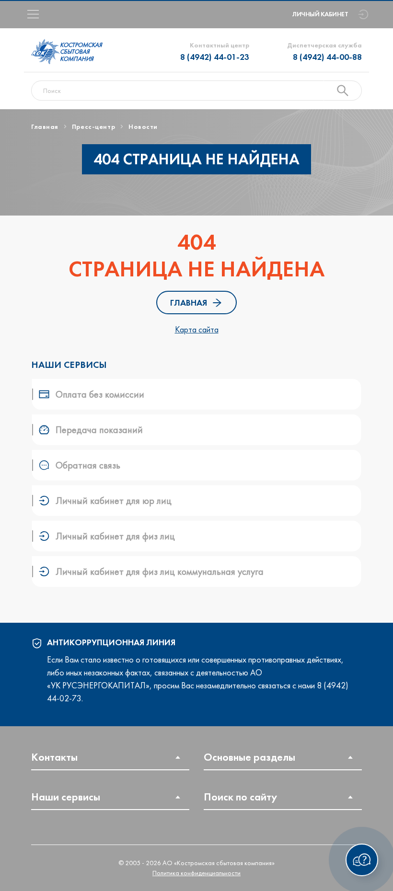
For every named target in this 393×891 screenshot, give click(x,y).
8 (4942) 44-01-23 (214, 56)
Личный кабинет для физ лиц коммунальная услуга (160, 571)
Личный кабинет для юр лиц (114, 500)
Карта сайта (197, 329)
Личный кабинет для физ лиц (115, 536)
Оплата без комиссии (100, 394)
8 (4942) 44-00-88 (327, 56)
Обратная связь (88, 465)
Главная (188, 302)
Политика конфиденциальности (196, 872)
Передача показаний (99, 429)
